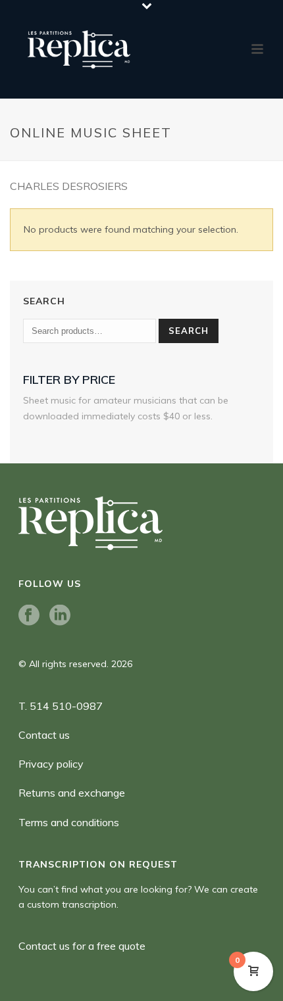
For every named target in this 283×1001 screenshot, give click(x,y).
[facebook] (28, 616)
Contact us (44, 734)
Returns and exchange (71, 792)
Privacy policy (51, 763)
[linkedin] (59, 616)
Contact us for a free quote (81, 945)
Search (188, 330)
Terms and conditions (68, 822)
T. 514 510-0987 (60, 705)
